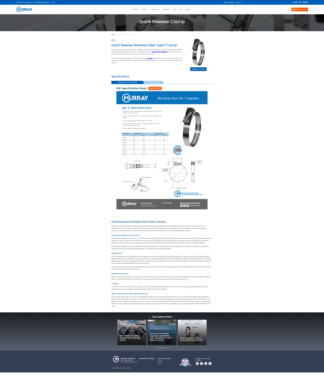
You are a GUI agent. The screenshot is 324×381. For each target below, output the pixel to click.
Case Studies (166, 9)
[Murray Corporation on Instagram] (197, 363)
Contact (187, 9)
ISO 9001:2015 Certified (41, 2)
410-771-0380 (301, 2)
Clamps (160, 360)
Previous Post (162, 348)
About (174, 9)
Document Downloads (23, 2)
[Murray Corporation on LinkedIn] (205, 363)
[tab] (127, 82)
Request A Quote (299, 9)
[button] (238, 2)
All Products (118, 34)
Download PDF (155, 88)
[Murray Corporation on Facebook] (201, 363)
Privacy (128, 368)
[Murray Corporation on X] (209, 363)
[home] (24, 9)
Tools (159, 362)
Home (112, 34)
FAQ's (53, 2)
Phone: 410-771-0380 (146, 359)
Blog (181, 9)
